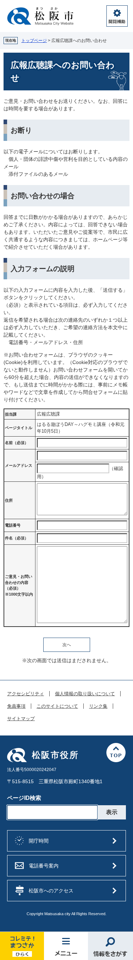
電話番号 (13, 525)
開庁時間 (39, 841)
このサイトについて (57, 706)
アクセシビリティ (25, 693)
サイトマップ (21, 718)
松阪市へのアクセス (51, 890)
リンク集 (98, 706)
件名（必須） (16, 538)
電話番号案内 (44, 866)
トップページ (34, 40)
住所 (9, 500)
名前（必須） (16, 443)
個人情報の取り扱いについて (85, 693)
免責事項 (16, 706)
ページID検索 (24, 798)
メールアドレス (18, 465)
